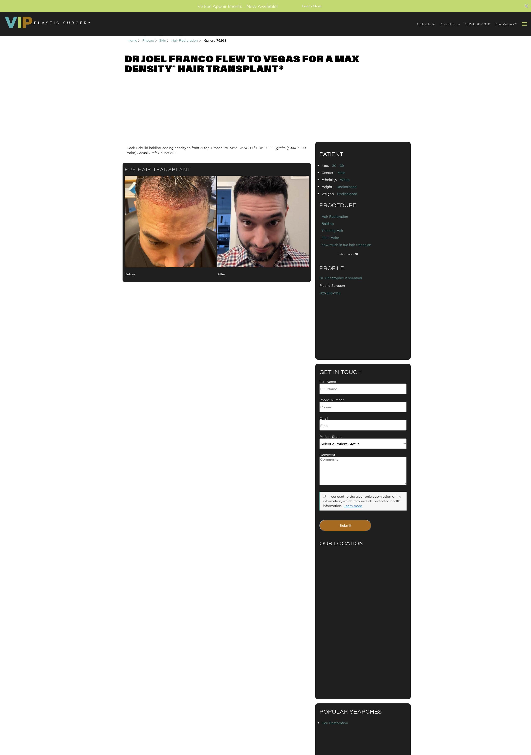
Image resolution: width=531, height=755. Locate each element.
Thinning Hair (332, 230)
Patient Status (330, 436)
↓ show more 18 (347, 254)
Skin (162, 40)
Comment (327, 455)
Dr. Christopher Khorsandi (340, 277)
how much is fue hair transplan (346, 244)
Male (341, 172)
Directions (450, 24)
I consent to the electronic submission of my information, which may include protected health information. (362, 501)
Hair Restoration (184, 40)
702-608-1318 (477, 24)
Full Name (327, 382)
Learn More (312, 6)
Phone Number (331, 400)
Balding (328, 223)
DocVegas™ (506, 24)
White (345, 179)
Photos (148, 40)
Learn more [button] (353, 505)
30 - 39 (338, 165)
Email (323, 418)
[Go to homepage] (205, 24)
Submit (345, 525)
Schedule (426, 24)
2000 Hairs (330, 237)
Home (132, 40)
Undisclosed (346, 186)
